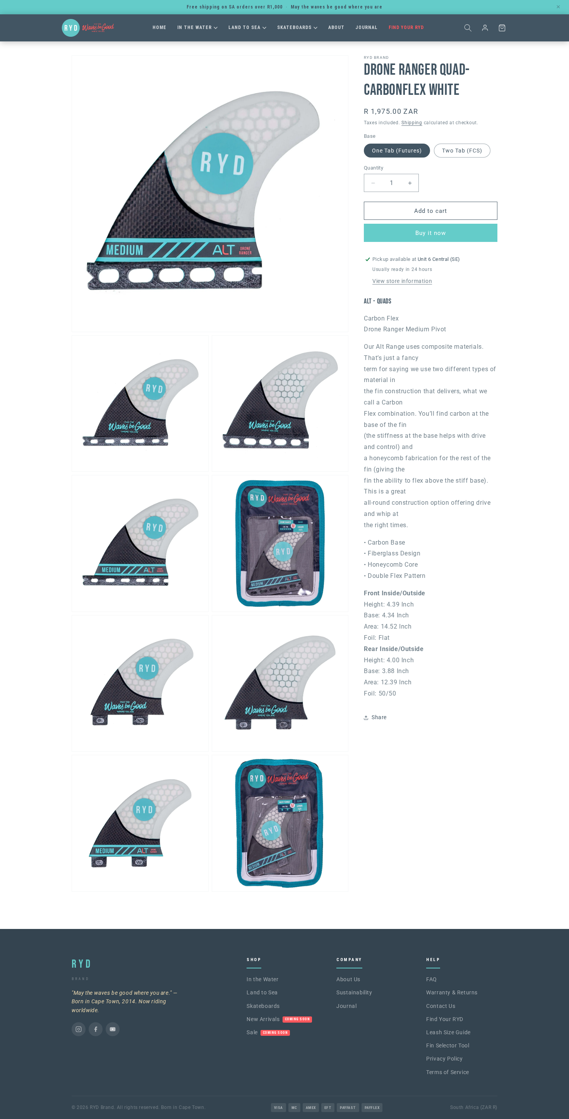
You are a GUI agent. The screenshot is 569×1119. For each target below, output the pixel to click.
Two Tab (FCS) (462, 150)
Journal (366, 27)
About (336, 27)
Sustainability (354, 992)
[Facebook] (96, 1029)
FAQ (431, 979)
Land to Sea (244, 27)
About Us (348, 979)
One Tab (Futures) (397, 150)
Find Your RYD (406, 27)
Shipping (411, 122)
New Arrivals (278, 1019)
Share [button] (379, 717)
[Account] (485, 28)
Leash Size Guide (448, 1032)
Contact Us (440, 1006)
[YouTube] (113, 1029)
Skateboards (294, 27)
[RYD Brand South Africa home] (88, 27)
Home (159, 27)
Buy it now (430, 233)
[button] (468, 28)
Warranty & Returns (452, 992)
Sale (267, 1032)
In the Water (194, 27)
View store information (402, 281)
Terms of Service (447, 1072)
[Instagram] (79, 1029)
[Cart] (502, 28)
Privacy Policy (444, 1059)
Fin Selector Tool (447, 1045)
